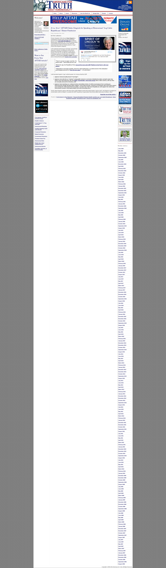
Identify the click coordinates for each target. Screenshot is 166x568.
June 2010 (121, 462)
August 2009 (121, 484)
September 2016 (122, 298)
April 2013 (120, 387)
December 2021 (122, 188)
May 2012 (120, 411)
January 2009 (121, 499)
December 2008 (122, 502)
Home (55, 13)
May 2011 (120, 438)
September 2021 (122, 192)
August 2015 (121, 325)
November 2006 (122, 557)
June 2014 (121, 356)
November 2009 (122, 477)
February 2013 (122, 391)
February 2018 (122, 263)
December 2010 (122, 449)
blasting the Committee (71, 57)
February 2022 (122, 184)
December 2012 (122, 396)
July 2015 (120, 327)
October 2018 (121, 248)
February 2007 (122, 550)
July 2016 (120, 303)
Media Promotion (39, 134)
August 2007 (121, 537)
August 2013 (121, 378)
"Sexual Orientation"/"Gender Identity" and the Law (86, 97)
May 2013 (120, 385)
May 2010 (120, 464)
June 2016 (121, 305)
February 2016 (122, 312)
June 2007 (121, 541)
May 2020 (120, 214)
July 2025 (120, 159)
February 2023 (122, 168)
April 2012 (120, 413)
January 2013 (121, 393)
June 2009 (121, 488)
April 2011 (120, 440)
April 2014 (120, 360)
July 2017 (120, 276)
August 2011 (121, 431)
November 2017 (122, 270)
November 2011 (122, 424)
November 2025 (122, 153)
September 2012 (122, 402)
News (114, 97)
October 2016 (121, 296)
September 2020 (122, 208)
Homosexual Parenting (41, 126)
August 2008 (121, 511)
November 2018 (122, 245)
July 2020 (120, 210)
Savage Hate (96, 13)
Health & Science (39, 120)
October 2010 (121, 453)
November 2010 (122, 451)
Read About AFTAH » (39, 34)
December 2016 (122, 292)
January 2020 (121, 221)
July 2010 (120, 460)
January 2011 (121, 446)
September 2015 (122, 323)
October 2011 (121, 427)
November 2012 (122, 398)
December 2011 (122, 422)
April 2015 (120, 334)
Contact (111, 13)
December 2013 (122, 369)
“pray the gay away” (75, 70)
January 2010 (121, 473)
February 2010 (122, 471)
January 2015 (121, 340)
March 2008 (121, 522)
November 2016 (122, 294)
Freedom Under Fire (40, 138)
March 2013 (121, 389)
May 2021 (120, 199)
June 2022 (121, 177)
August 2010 (121, 457)
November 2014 (122, 345)
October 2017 (121, 272)
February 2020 (122, 219)
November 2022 (122, 170)
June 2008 (121, 515)
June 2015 (121, 329)
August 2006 (121, 564)
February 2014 (122, 365)
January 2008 (121, 526)
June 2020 (121, 212)
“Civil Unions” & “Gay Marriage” (40, 123)
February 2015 (122, 338)
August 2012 (121, 404)
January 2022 (121, 186)
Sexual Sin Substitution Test (93, 98)
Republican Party (81, 98)
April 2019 (120, 234)
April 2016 (120, 309)
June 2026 (121, 148)
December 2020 (122, 206)
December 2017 (122, 267)
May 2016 (120, 307)
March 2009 (121, 495)
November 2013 (122, 371)
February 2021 (122, 201)
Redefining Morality (71, 98)
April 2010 (120, 466)
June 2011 (120, 435)
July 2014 (120, 354)
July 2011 (120, 433)
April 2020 (120, 217)
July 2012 (120, 407)
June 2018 (121, 254)
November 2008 (122, 504)
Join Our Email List (85, 13)
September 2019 (122, 226)
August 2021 (121, 195)
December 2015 (122, 316)
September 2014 (122, 349)
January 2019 (121, 241)
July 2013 (120, 380)
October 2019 (121, 223)
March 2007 (121, 548)
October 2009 (121, 480)
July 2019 (120, 230)
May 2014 (120, 358)
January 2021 (121, 203)
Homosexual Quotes (40, 146)
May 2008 (120, 517)
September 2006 (122, 561)
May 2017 (120, 281)
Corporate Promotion (40, 132)
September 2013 (122, 376)
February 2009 (122, 497)
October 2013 (121, 374)
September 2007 (122, 535)
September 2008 (122, 508)
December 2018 (122, 243)
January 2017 (121, 290)
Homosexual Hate (39, 140)
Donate (104, 13)
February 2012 (122, 418)
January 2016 (121, 314)
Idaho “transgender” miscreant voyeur (84, 80)
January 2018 (121, 265)
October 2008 (121, 506)
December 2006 (122, 555)
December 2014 (122, 343)
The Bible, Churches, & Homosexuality (41, 149)
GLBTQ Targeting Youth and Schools (41, 129)
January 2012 (121, 420)
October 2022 (121, 172)
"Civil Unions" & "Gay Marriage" (64, 97)
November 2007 (122, 530)
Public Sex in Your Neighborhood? (39, 143)
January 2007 (121, 552)
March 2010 (121, 469)
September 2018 (122, 250)
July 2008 (120, 513)
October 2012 (121, 400)
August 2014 (121, 351)
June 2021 (121, 197)
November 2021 (122, 190)
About (61, 13)
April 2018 (120, 259)
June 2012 (121, 409)
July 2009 (120, 486)
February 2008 (122, 524)
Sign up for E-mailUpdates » (39, 38)
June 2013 (121, 382)
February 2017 (122, 287)
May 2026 (120, 150)
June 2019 (121, 232)
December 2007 (122, 528)
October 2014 (121, 347)
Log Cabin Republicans (106, 97)
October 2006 (121, 559)
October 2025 (121, 155)
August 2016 (121, 301)
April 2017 (120, 283)
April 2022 (120, 179)
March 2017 (121, 285)
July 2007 (120, 539)
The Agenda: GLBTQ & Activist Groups (41, 118)
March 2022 (121, 181)
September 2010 (122, 455)
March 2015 (121, 336)
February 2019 (122, 239)
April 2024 (120, 166)
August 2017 (121, 274)
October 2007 (121, 533)
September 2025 (122, 157)
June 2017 (121, 279)
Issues (67, 13)
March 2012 (121, 416)
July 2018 (120, 252)
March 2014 (121, 362)
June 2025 (121, 161)
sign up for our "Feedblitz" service (40, 69)
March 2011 (121, 442)
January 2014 (121, 367)
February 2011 (121, 444)
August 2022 (121, 175)
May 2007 (120, 544)
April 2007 (120, 546)
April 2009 (120, 493)
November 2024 (122, 164)
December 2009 (122, 475)
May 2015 (120, 332)
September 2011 (122, 429)
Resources (74, 13)
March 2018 (121, 261)
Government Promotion (41, 136)
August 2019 (121, 228)
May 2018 (120, 256)
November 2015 (122, 318)
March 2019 (121, 237)
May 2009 (120, 491)
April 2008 (120, 519)
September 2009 (122, 482)
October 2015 (121, 321)
